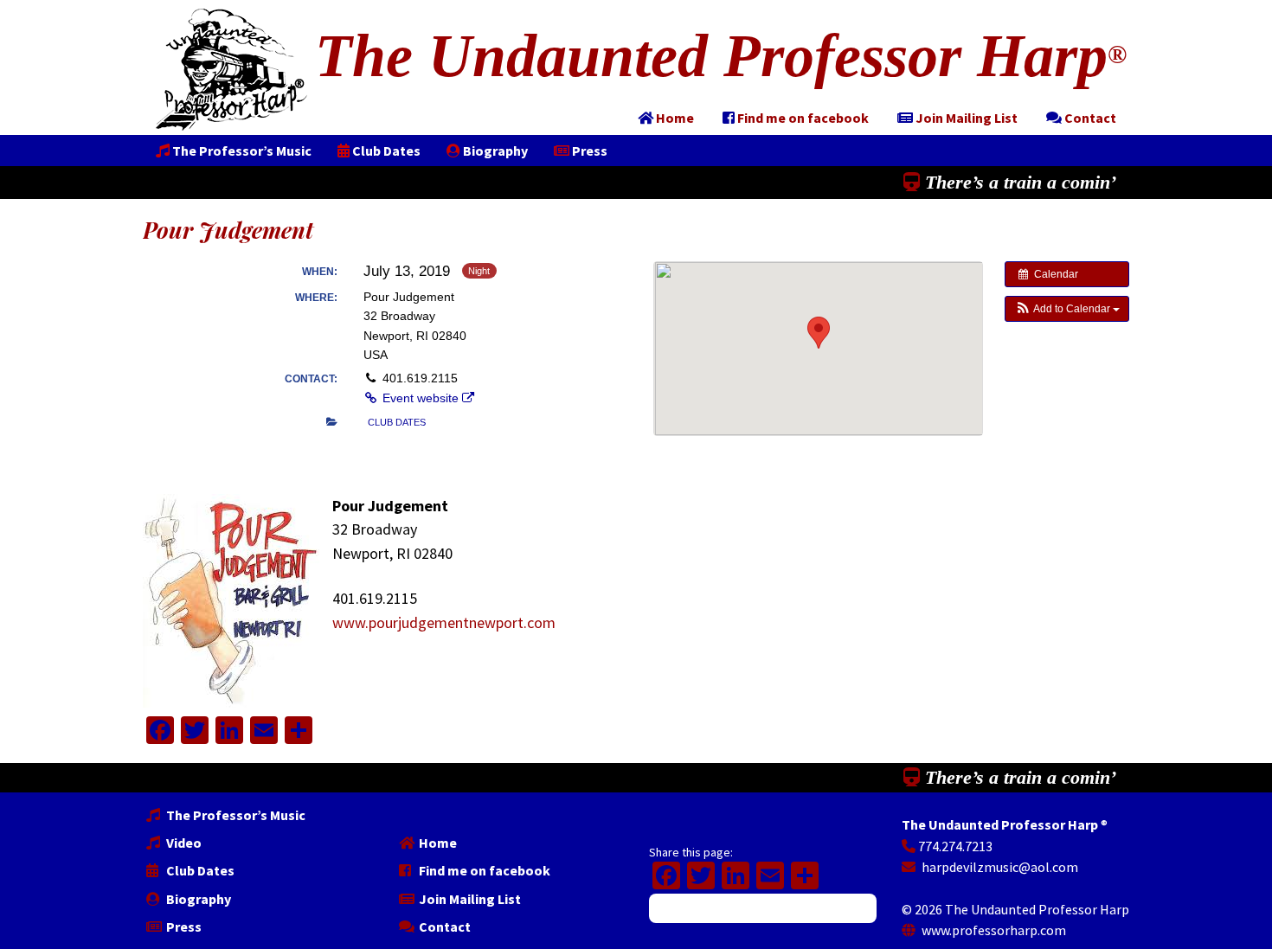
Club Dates (199, 870)
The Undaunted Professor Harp (721, 55)
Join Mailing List (468, 898)
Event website (420, 398)
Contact (443, 926)
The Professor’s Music (234, 815)
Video (183, 842)
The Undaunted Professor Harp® (231, 70)
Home (436, 842)
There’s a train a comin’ (1018, 182)
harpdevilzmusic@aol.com (998, 866)
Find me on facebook (483, 870)
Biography (197, 898)
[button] (1066, 309)
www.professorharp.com (992, 930)
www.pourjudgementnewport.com (444, 622)
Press (183, 926)
